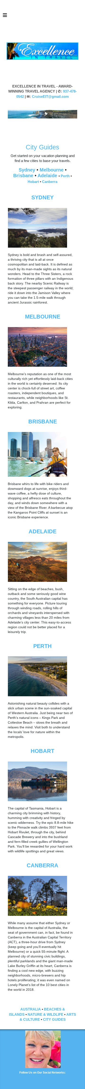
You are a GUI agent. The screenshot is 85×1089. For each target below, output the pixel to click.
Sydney (28, 169)
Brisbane (24, 175)
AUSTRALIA (30, 1009)
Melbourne (52, 169)
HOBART (42, 751)
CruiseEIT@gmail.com (50, 96)
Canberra (49, 182)
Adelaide (48, 175)
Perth (66, 176)
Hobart (34, 182)
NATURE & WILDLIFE (45, 1014)
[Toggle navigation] (5, 16)
